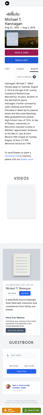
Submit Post (21, 371)
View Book (12, 293)
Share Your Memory (16, 330)
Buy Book (25, 293)
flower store (27, 159)
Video (20, 68)
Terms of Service (28, 403)
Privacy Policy (14, 403)
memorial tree (12, 155)
